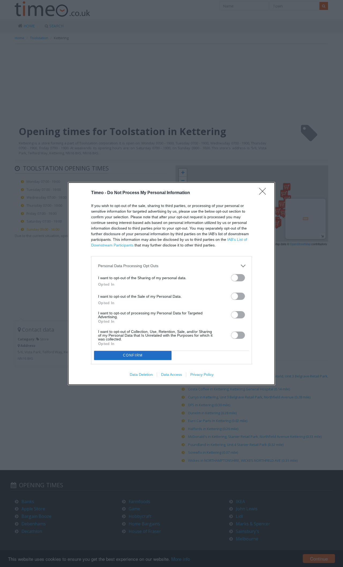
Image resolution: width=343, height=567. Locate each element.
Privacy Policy (202, 374)
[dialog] (171, 284)
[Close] (264, 193)
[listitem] (171, 266)
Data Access (171, 374)
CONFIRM (133, 355)
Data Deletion (141, 374)
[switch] (238, 277)
